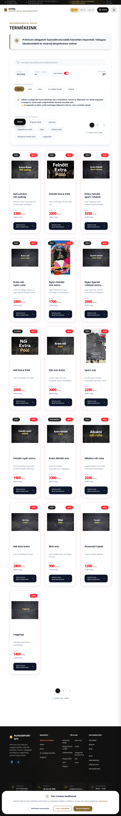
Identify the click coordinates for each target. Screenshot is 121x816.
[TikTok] (18, 762)
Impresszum (94, 764)
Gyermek (52, 122)
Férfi (64, 762)
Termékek (92, 740)
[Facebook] (11, 762)
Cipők (42, 129)
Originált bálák (35, 122)
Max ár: (20, 72)
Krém (30, 89)
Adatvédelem (94, 760)
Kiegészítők (47, 137)
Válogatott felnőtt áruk (26, 137)
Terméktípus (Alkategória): (26, 117)
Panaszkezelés (94, 769)
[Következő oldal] (104, 125)
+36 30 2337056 (109, 2)
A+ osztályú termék (55, 89)
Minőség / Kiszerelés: (24, 84)
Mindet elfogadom (82, 809)
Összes (19, 89)
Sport (77, 762)
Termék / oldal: (41, 72)
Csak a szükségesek (62, 809)
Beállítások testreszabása (40, 809)
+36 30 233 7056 (49, 789)
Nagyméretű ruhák (24, 129)
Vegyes (65, 766)
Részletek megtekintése (22, 226)
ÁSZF (91, 756)
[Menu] (114, 10)
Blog (90, 749)
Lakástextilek (56, 129)
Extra (40, 89)
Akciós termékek (47, 740)
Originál (71, 89)
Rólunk (91, 744)
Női (76, 759)
